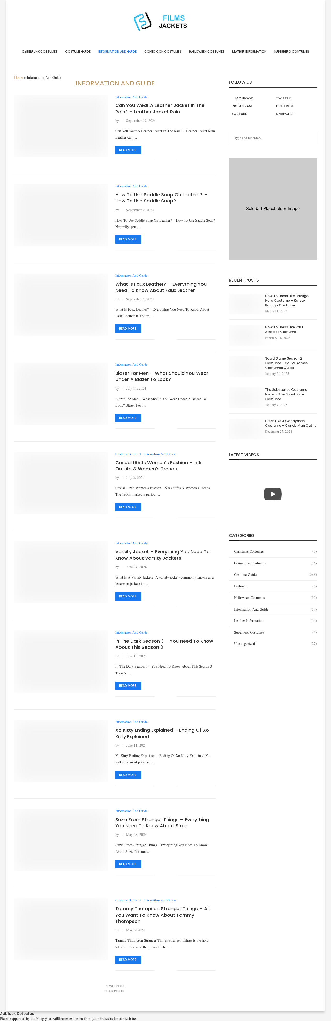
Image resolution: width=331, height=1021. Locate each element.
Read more (127, 150)
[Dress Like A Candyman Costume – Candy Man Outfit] (244, 429)
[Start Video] (273, 494)
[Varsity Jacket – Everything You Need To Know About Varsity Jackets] (61, 572)
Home (18, 77)
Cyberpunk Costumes (39, 51)
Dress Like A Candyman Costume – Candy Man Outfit (290, 423)
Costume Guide (78, 51)
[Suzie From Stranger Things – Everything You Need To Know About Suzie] (61, 840)
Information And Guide (117, 51)
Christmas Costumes (275, 551)
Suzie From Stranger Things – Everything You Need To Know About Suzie (162, 822)
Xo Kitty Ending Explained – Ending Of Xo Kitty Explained (162, 733)
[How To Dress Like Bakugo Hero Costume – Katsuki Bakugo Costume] (244, 304)
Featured (275, 585)
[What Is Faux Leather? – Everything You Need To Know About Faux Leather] (61, 305)
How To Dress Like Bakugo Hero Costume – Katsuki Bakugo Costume (287, 301)
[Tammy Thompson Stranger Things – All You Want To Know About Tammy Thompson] (61, 929)
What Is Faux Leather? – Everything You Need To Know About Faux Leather (161, 287)
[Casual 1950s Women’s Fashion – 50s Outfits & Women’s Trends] (61, 483)
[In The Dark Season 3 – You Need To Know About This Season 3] (61, 661)
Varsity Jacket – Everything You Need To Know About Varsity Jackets (162, 554)
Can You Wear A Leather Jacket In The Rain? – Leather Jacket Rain (160, 108)
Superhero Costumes (291, 51)
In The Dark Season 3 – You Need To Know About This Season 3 (164, 644)
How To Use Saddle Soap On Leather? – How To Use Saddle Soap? (161, 197)
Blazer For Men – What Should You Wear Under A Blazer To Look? (161, 376)
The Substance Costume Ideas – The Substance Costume (286, 394)
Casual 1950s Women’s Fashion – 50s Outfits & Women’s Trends (159, 465)
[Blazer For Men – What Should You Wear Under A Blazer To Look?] (61, 394)
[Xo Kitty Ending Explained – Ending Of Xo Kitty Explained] (61, 751)
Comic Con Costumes (162, 51)
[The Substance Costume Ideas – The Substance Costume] (244, 397)
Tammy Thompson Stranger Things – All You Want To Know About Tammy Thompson (162, 914)
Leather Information (249, 51)
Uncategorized (275, 643)
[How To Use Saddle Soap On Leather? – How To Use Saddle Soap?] (61, 215)
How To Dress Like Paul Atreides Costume (284, 329)
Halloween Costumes (206, 51)
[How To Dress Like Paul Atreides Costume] (244, 335)
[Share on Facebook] (162, 160)
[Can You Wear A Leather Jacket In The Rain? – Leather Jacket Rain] (61, 126)
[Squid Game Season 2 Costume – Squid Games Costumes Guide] (244, 366)
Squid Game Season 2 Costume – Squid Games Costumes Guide (286, 363)
